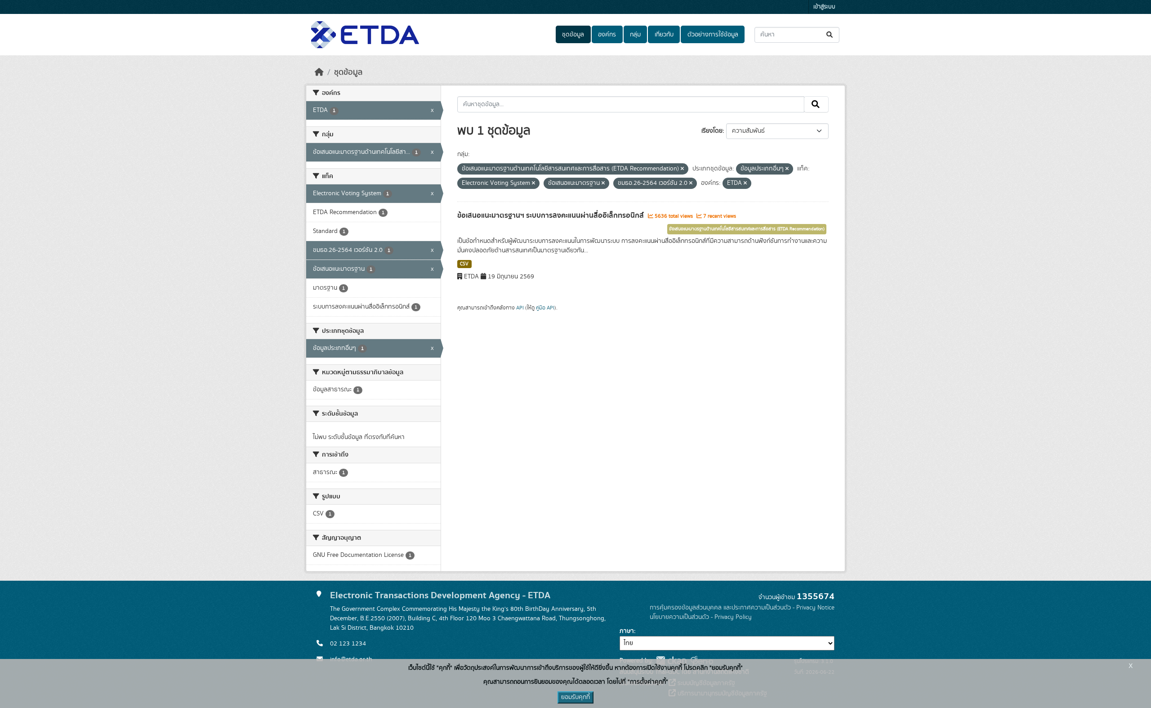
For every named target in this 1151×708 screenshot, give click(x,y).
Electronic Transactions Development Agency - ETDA (440, 595)
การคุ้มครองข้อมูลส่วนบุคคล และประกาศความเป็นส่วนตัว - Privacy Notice (742, 607)
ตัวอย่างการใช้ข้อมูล (712, 34)
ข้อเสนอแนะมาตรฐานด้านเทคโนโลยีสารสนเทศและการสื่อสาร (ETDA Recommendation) (747, 229)
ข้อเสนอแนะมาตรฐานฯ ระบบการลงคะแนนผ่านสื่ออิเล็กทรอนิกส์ (551, 215)
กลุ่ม (635, 34)
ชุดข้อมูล (573, 34)
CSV (464, 264)
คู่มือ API (545, 308)
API (520, 308)
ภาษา (627, 631)
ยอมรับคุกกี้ (575, 697)
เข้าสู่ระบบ (824, 7)
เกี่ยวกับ (664, 34)
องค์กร (607, 34)
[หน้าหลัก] (319, 72)
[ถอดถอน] (682, 169)
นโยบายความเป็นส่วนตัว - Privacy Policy (701, 617)
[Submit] (830, 35)
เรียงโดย (712, 130)
